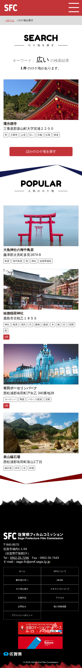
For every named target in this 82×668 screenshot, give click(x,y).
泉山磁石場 (11, 457)
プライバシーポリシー (22, 615)
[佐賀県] (12, 654)
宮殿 (47, 399)
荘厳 (39, 135)
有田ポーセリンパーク (20, 388)
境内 (23, 324)
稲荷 (71, 324)
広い (31, 135)
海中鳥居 (17, 261)
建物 (37, 324)
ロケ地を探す (22, 589)
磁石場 (8, 468)
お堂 (23, 135)
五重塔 (14, 135)
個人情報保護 (60, 606)
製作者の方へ (22, 580)
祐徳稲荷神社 (13, 313)
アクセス (60, 598)
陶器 (22, 399)
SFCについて (60, 571)
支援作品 (22, 598)
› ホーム (9, 20)
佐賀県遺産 (45, 261)
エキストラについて (59, 589)
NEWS (60, 580)
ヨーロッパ (10, 399)
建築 (45, 324)
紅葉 (48, 135)
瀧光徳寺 (10, 123)
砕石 (17, 468)
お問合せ (22, 606)
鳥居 (7, 261)
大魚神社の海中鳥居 (18, 250)
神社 (34, 261)
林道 (56, 135)
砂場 (31, 468)
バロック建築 (35, 399)
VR (6, 337)
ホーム (22, 571)
